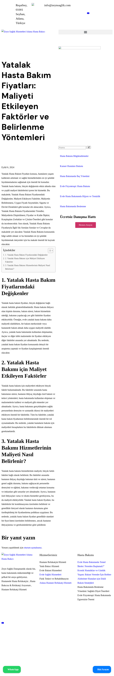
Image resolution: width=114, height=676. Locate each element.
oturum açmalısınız (33, 547)
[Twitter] (100, 20)
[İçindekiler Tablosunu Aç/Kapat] (49, 250)
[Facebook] (19, 608)
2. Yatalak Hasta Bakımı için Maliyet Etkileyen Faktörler (25, 260)
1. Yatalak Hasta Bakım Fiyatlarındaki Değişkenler (26, 255)
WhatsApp (13, 669)
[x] (19, 616)
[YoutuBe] (100, 13)
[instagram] (100, 6)
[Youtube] (19, 623)
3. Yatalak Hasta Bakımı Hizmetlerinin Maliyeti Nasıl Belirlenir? (27, 267)
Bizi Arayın (103, 669)
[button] (85, 32)
